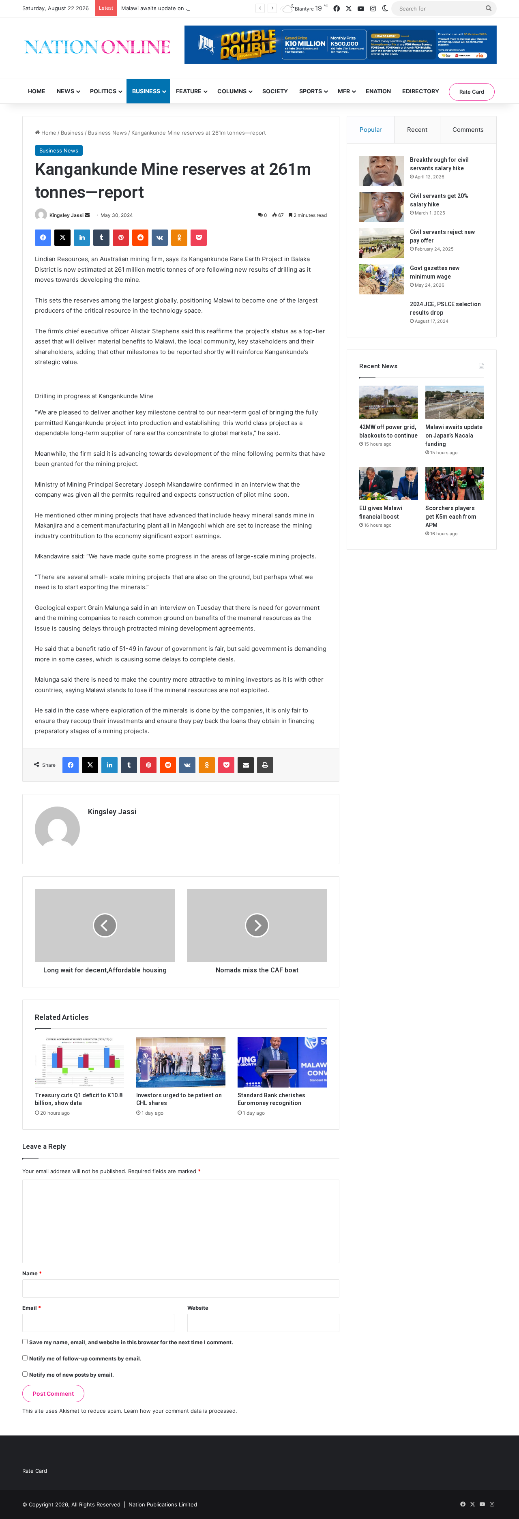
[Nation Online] (97, 48)
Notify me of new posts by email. (71, 1374)
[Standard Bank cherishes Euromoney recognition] (282, 1062)
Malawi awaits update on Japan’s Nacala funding (182, 8)
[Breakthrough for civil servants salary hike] (381, 171)
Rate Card (471, 91)
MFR (344, 91)
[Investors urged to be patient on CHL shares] (180, 1062)
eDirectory (420, 91)
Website (197, 1307)
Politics (103, 91)
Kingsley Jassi (66, 215)
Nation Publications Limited (163, 1504)
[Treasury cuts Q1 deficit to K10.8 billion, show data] (79, 1062)
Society (275, 91)
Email (31, 1307)
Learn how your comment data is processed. (180, 1410)
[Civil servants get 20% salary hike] (381, 207)
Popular (371, 129)
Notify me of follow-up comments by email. (85, 1358)
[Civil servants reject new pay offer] (381, 243)
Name (32, 1273)
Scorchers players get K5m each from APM (450, 516)
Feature (189, 91)
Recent (417, 129)
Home (36, 91)
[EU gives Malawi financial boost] (388, 483)
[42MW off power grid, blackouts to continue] (388, 402)
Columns (232, 91)
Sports (310, 91)
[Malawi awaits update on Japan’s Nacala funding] (454, 402)
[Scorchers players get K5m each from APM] (454, 483)
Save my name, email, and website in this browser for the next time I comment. (131, 1342)
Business (146, 91)
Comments (468, 129)
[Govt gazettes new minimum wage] (381, 279)
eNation (378, 91)
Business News (107, 132)
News (65, 91)
